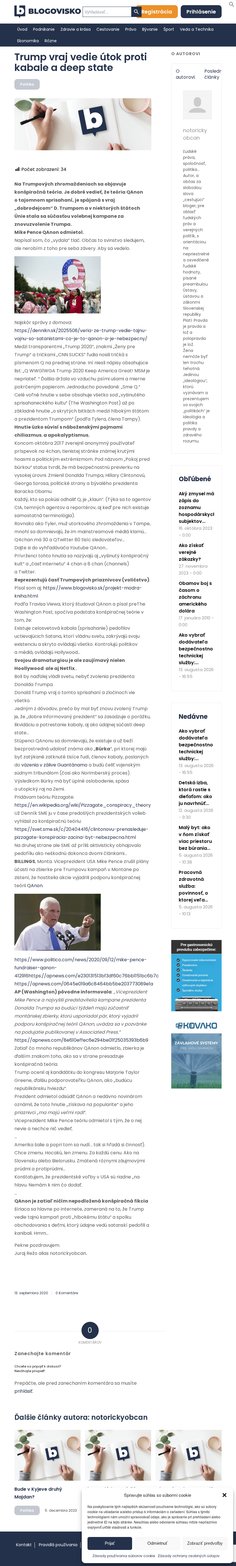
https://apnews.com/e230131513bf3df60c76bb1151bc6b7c (93, 975)
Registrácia (156, 11)
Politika (27, 84)
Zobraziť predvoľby (205, 1543)
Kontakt (24, 1545)
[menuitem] (22, 29)
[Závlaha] (196, 1087)
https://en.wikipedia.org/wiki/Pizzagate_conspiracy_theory (82, 805)
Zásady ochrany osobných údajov (189, 1555)
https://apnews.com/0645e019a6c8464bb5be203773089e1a (83, 984)
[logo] (47, 11)
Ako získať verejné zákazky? (191, 552)
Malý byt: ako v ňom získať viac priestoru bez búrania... (195, 838)
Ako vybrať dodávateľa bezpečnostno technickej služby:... (196, 649)
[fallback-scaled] (82, 124)
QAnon (35, 885)
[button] (224, 1495)
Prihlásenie (201, 11)
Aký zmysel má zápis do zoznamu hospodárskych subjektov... (197, 507)
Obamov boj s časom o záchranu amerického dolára (195, 597)
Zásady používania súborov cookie (123, 1555)
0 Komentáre (67, 1292)
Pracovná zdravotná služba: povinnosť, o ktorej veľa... (193, 886)
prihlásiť (23, 1391)
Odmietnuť (157, 1543)
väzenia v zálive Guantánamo (54, 765)
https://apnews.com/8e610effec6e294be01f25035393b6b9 (81, 1040)
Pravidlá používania (58, 1545)
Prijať (110, 1543)
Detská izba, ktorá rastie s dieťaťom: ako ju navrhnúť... (195, 793)
